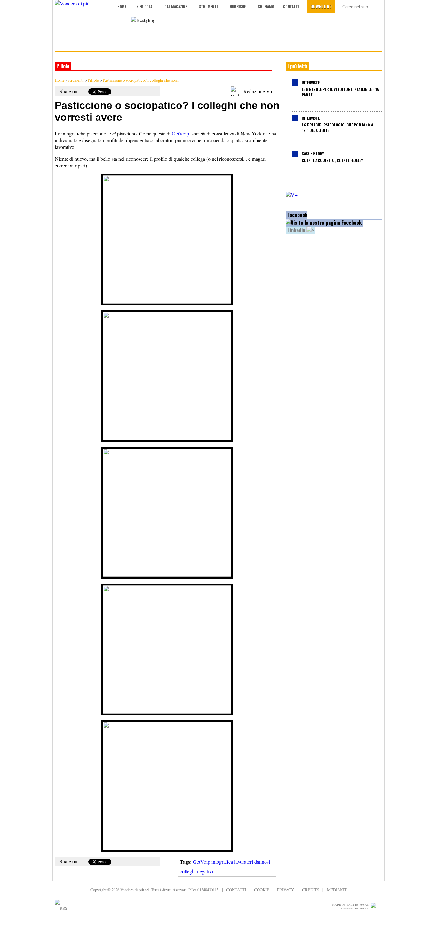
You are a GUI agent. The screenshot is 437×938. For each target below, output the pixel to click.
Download (321, 6)
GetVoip (180, 133)
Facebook (297, 215)
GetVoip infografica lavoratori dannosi (231, 861)
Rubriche (238, 6)
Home (121, 6)
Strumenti (208, 6)
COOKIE (261, 890)
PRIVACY (285, 890)
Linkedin (296, 230)
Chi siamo (266, 6)
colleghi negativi (196, 871)
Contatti (291, 6)
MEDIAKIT (337, 890)
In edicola (143, 6)
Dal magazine (175, 6)
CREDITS (310, 890)
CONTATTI (236, 890)
